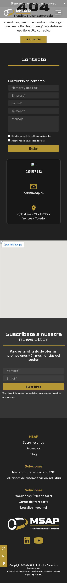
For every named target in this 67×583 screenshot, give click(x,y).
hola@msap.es (34, 193)
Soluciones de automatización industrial (34, 478)
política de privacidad (41, 136)
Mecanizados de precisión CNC (33, 472)
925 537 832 (34, 172)
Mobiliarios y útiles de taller (33, 496)
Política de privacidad (18, 571)
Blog (33, 454)
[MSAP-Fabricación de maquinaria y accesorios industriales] (20, 12)
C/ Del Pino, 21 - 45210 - (33, 214)
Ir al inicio (33, 39)
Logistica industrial (33, 508)
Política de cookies (42, 571)
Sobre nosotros (33, 442)
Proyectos (34, 448)
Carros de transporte (33, 502)
